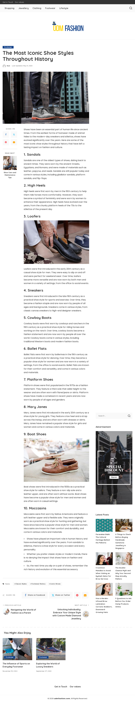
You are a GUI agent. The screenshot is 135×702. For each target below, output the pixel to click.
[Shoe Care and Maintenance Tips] (10, 163)
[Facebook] (6, 134)
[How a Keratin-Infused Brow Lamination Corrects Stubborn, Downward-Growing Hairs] (104, 589)
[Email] (14, 142)
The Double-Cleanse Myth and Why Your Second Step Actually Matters (123, 573)
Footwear (8, 47)
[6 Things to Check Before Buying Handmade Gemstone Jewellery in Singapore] (123, 525)
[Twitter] (14, 134)
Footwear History (38, 584)
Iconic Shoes (55, 584)
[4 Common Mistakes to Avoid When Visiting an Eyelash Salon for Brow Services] (104, 558)
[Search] (130, 8)
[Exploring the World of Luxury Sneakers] (51, 649)
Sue (8, 66)
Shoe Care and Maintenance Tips (10, 175)
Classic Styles (21, 584)
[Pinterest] (6, 142)
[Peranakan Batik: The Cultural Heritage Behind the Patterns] (104, 525)
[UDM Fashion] (67, 26)
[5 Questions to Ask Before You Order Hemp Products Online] (123, 589)
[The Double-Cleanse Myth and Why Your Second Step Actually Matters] (123, 558)
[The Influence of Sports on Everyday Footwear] (17, 649)
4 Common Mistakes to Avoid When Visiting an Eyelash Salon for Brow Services (103, 573)
